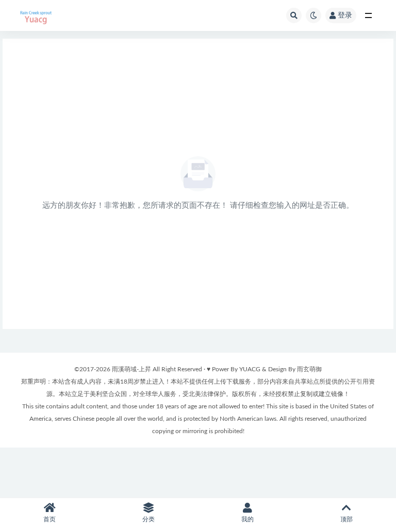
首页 (49, 519)
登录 (345, 15)
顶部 (346, 519)
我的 (247, 519)
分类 (148, 519)
